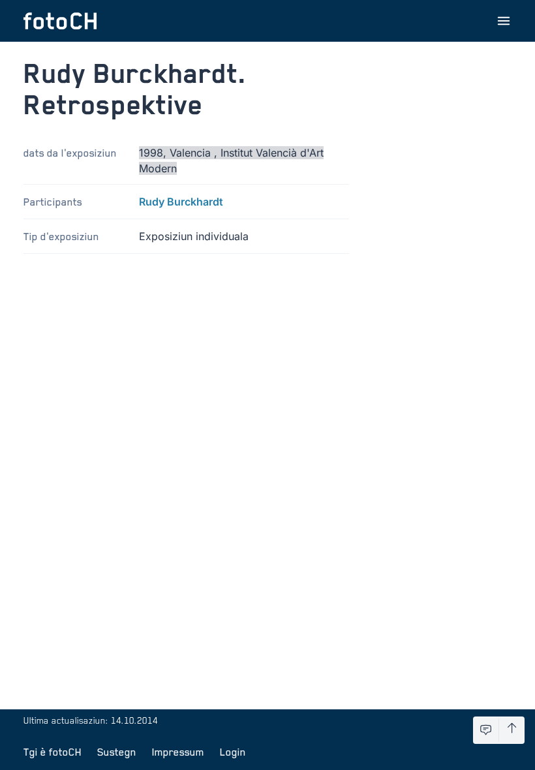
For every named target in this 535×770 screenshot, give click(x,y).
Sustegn (116, 752)
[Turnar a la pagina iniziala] (60, 21)
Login (233, 752)
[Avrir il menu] (504, 21)
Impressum (178, 752)
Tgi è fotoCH (52, 752)
